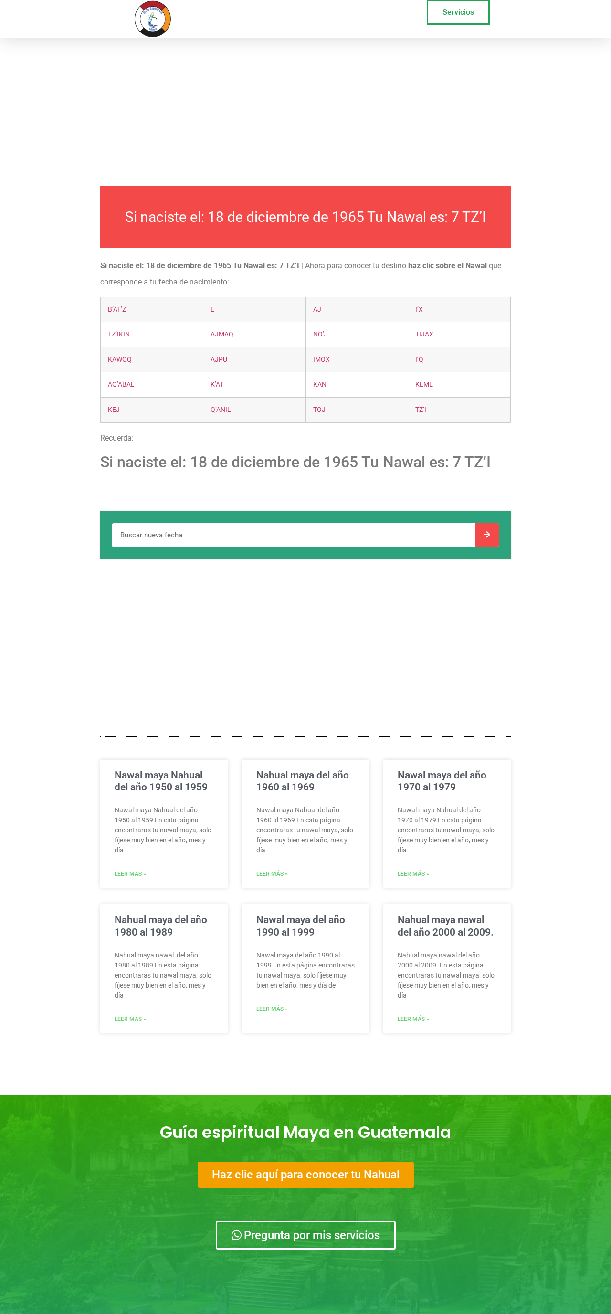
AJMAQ (222, 334)
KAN (320, 384)
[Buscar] (487, 535)
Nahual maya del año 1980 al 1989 (161, 925)
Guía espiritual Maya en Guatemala (305, 1132)
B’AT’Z (117, 309)
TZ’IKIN (119, 334)
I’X (419, 309)
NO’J (320, 334)
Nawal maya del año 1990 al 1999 (300, 925)
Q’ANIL (221, 410)
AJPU (219, 360)
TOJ (319, 410)
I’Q (419, 360)
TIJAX (424, 334)
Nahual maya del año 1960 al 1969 (302, 781)
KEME (424, 384)
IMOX (321, 360)
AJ (317, 309)
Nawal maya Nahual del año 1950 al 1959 (161, 781)
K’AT (217, 384)
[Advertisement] (305, 110)
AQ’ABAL (121, 384)
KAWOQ (120, 360)
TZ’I (420, 410)
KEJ (114, 410)
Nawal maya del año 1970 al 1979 (442, 781)
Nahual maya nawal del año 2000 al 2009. (446, 925)
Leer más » (130, 874)
